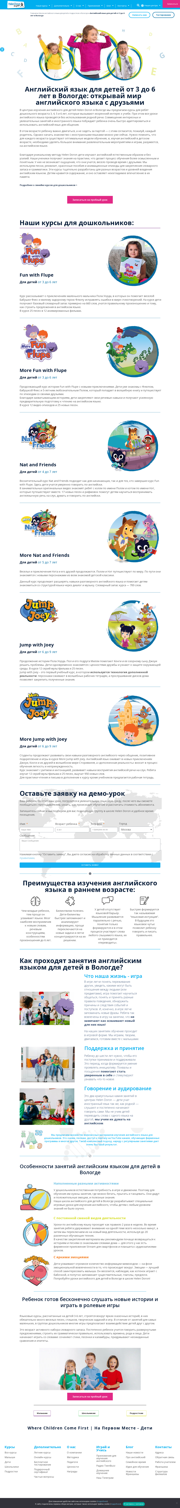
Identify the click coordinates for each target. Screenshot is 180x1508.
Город (123, 823)
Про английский (135, 1457)
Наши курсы (41, 5)
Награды (72, 1471)
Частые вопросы (44, 1476)
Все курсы (11, 1452)
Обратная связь (164, 1457)
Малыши (10, 1457)
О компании (74, 1452)
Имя (23, 824)
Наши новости (134, 1452)
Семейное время (136, 1462)
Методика (73, 1457)
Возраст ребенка (66, 824)
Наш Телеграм (104, 1477)
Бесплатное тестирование (42, 1463)
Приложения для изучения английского (106, 1458)
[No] (176, 1503)
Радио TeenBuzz (105, 1465)
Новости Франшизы (132, 1472)
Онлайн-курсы (42, 1457)
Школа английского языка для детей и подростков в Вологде (63, 13)
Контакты (122, 5)
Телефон (97, 824)
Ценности (73, 1466)
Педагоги (72, 1462)
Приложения (94, 5)
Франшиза (161, 1466)
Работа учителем (165, 1462)
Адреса (159, 1452)
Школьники (12, 1466)
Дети (8, 1462)
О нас (78, 5)
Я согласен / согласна (133, 1504)
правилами (27, 858)
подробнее (102, 1501)
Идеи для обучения (137, 1466)
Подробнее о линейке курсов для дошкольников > (48, 185)
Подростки (11, 1471)
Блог (109, 5)
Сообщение (27, 835)
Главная (33, 13)
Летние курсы (42, 1452)
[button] (2, 49)
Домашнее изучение (102, 1471)
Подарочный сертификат (42, 1470)
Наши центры (151, 5)
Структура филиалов (161, 1472)
